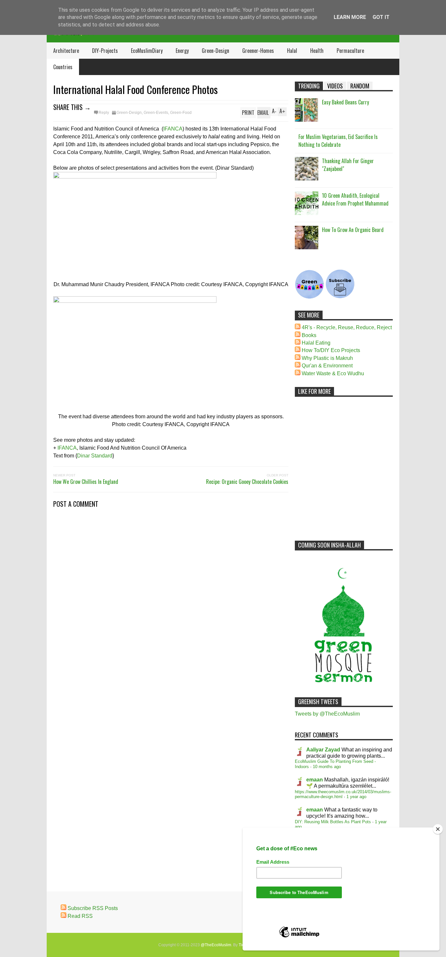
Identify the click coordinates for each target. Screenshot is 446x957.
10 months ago (327, 766)
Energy (182, 50)
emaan (314, 779)
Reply (104, 112)
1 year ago (356, 796)
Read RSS (80, 916)
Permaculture (350, 50)
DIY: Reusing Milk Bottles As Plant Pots (333, 821)
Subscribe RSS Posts (93, 908)
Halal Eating (316, 343)
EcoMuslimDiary (147, 50)
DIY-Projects (105, 50)
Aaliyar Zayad (323, 749)
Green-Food (181, 112)
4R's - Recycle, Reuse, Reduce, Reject (347, 327)
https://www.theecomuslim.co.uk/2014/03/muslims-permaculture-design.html (343, 794)
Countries (62, 67)
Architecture (66, 50)
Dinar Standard (94, 455)
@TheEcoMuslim (216, 945)
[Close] (438, 829)
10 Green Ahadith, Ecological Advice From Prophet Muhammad (355, 199)
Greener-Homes (258, 50)
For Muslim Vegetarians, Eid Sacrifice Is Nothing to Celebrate (338, 140)
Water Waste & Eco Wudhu (333, 373)
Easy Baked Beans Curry (345, 102)
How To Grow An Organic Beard (353, 230)
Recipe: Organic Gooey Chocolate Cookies (247, 482)
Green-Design (215, 50)
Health (317, 50)
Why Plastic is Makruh (327, 358)
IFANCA (173, 128)
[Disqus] (170, 600)
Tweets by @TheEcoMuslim (327, 714)
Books (309, 335)
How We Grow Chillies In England (85, 482)
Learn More (350, 17)
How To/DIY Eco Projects (331, 350)
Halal (292, 50)
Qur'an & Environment (327, 365)
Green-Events (156, 112)
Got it (381, 17)
